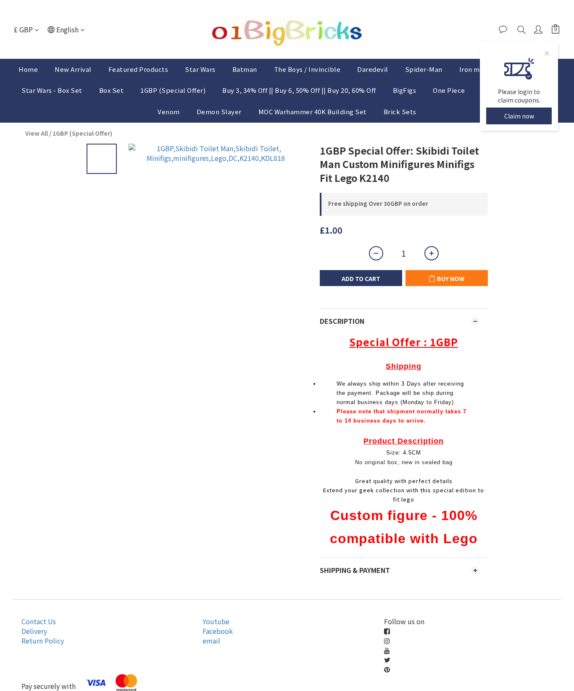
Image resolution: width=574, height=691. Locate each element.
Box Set (111, 90)
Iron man (473, 69)
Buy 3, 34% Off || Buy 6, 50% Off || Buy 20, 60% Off (299, 90)
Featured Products (138, 69)
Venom (169, 111)
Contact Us (38, 621)
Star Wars (200, 69)
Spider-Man (423, 69)
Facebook (218, 631)
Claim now (519, 116)
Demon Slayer (219, 111)
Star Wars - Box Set (51, 90)
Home (28, 69)
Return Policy (42, 641)
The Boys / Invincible (307, 69)
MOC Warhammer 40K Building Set (312, 111)
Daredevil (372, 69)
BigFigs (404, 90)
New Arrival (73, 69)
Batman (244, 69)
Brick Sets (400, 111)
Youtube (216, 621)
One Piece (449, 90)
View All (36, 133)
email (211, 641)
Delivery (34, 631)
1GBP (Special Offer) (172, 90)
